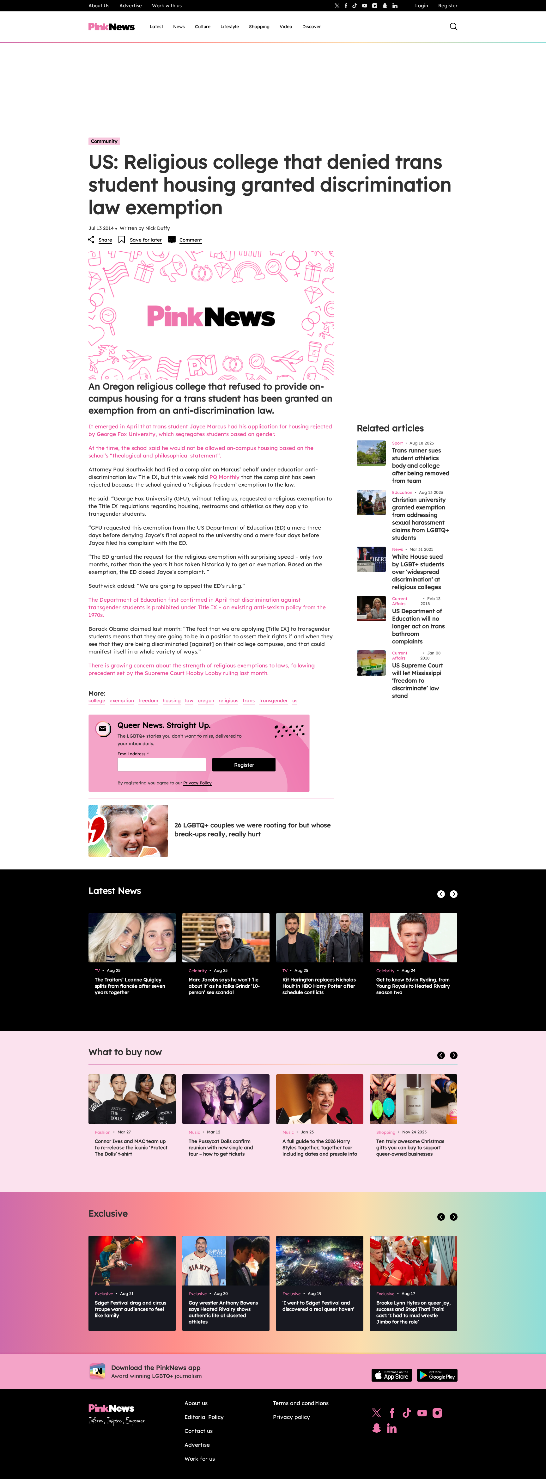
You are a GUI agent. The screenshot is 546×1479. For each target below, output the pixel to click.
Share (105, 240)
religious (228, 700)
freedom (148, 700)
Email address (141, 753)
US (294, 700)
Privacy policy (291, 1417)
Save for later (146, 240)
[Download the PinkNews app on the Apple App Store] (392, 1375)
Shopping (259, 26)
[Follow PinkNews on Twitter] (376, 1414)
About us (196, 1403)
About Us (98, 6)
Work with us (167, 6)
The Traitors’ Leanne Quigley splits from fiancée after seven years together (130, 986)
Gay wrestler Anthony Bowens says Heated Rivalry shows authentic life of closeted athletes (223, 1312)
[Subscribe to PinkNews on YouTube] (422, 1414)
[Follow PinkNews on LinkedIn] (395, 5)
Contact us (199, 1430)
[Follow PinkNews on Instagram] (437, 1414)
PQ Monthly (224, 477)
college (96, 700)
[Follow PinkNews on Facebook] (392, 1414)
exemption (122, 700)
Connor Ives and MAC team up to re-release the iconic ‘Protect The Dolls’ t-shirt (131, 1147)
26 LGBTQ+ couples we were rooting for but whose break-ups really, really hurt (252, 829)
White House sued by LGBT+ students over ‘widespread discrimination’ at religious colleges (418, 572)
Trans (249, 700)
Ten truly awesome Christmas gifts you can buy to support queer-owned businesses (410, 1147)
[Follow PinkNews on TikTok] (407, 1414)
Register (448, 6)
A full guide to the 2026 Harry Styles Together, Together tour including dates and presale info (319, 1147)
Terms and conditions (301, 1403)
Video (286, 26)
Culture (202, 26)
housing (172, 700)
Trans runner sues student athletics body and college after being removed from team (420, 465)
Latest (156, 26)
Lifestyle (230, 26)
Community (104, 141)
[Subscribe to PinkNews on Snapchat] (376, 1429)
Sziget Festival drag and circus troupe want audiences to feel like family (130, 1309)
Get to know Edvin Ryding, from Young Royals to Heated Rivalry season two (413, 986)
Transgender (273, 700)
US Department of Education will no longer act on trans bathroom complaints (418, 626)
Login (421, 6)
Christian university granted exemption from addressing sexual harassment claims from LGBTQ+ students (420, 518)
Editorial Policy (204, 1417)
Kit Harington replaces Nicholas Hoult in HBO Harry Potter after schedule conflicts (319, 986)
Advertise (130, 6)
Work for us (200, 1458)
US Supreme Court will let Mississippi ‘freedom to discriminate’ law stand (417, 680)
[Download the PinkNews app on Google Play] (437, 1375)
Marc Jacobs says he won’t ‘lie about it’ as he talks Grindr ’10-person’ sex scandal (224, 986)
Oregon (206, 700)
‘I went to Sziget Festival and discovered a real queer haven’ (318, 1306)
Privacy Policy (197, 782)
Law (189, 700)
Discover (311, 26)
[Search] (454, 26)
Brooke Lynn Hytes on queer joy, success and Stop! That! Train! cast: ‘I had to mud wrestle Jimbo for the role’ (413, 1312)
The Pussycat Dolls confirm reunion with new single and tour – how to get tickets (221, 1147)
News (179, 26)
